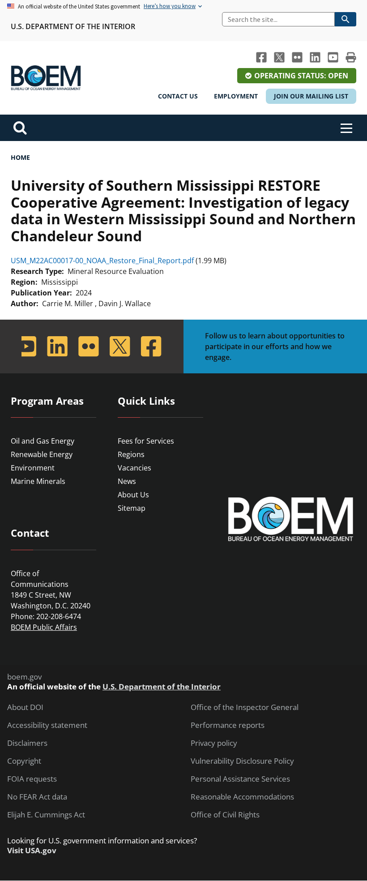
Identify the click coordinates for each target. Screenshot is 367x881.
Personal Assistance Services (240, 779)
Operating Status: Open (301, 76)
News (127, 481)
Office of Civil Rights (225, 815)
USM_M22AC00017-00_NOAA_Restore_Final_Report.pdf (102, 260)
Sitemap (131, 508)
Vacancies (134, 468)
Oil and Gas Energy (42, 441)
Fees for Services (146, 441)
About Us (133, 495)
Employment (236, 96)
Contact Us (178, 96)
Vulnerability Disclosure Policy (242, 761)
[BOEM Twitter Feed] (279, 57)
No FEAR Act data (37, 797)
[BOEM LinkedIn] (315, 57)
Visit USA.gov (31, 850)
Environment (33, 468)
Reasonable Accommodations (242, 797)
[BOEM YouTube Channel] (333, 57)
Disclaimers (27, 743)
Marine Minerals (38, 481)
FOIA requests (32, 779)
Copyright (24, 761)
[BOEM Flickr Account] (297, 57)
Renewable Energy (42, 454)
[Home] (46, 77)
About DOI (25, 707)
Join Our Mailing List (311, 96)
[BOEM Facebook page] (261, 57)
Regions (131, 454)
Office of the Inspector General (245, 707)
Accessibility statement (47, 725)
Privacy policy (214, 743)
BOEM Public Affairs (44, 627)
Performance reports (228, 725)
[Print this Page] (351, 57)
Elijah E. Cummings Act (46, 815)
